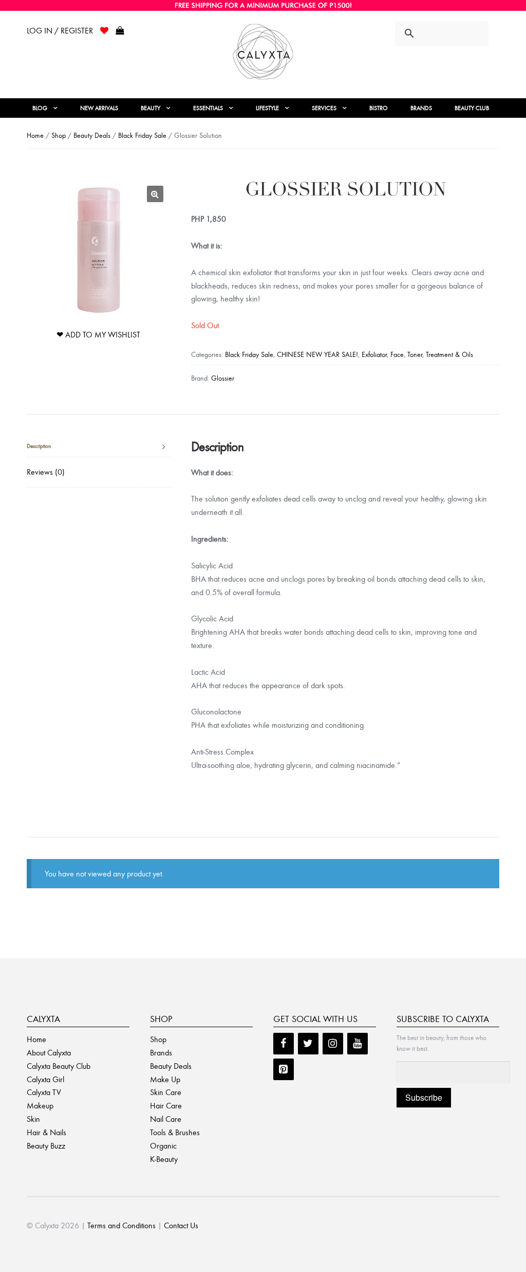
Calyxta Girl (45, 1079)
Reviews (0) (46, 472)
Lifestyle (267, 108)
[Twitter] (308, 1043)
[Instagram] (333, 1043)
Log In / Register (60, 30)
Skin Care (165, 1092)
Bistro (378, 108)
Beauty (150, 108)
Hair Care (166, 1105)
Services (324, 108)
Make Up (165, 1079)
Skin (33, 1119)
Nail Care (165, 1119)
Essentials (208, 108)
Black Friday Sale (142, 135)
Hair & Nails (46, 1132)
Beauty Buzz (46, 1146)
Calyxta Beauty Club (58, 1066)
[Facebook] (283, 1043)
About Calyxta (49, 1053)
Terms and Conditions (121, 1225)
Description (39, 446)
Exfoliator (374, 354)
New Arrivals (99, 108)
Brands (421, 108)
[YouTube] (357, 1043)
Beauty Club (472, 108)
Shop (58, 135)
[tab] (99, 446)
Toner (414, 354)
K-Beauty (164, 1159)
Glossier (222, 378)
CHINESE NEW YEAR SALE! (317, 354)
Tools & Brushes (175, 1132)
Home (35, 135)
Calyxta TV (44, 1092)
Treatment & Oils (449, 354)
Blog (39, 108)
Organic (163, 1146)
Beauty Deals (91, 135)
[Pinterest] (283, 1069)
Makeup (40, 1105)
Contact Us (181, 1225)
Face (397, 354)
